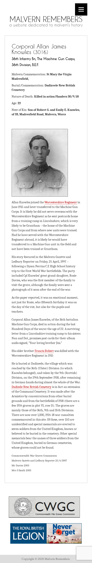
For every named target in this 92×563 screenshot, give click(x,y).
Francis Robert (44, 351)
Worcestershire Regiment (60, 202)
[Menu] (81, 9)
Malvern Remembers (46, 19)
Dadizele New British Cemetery (31, 387)
